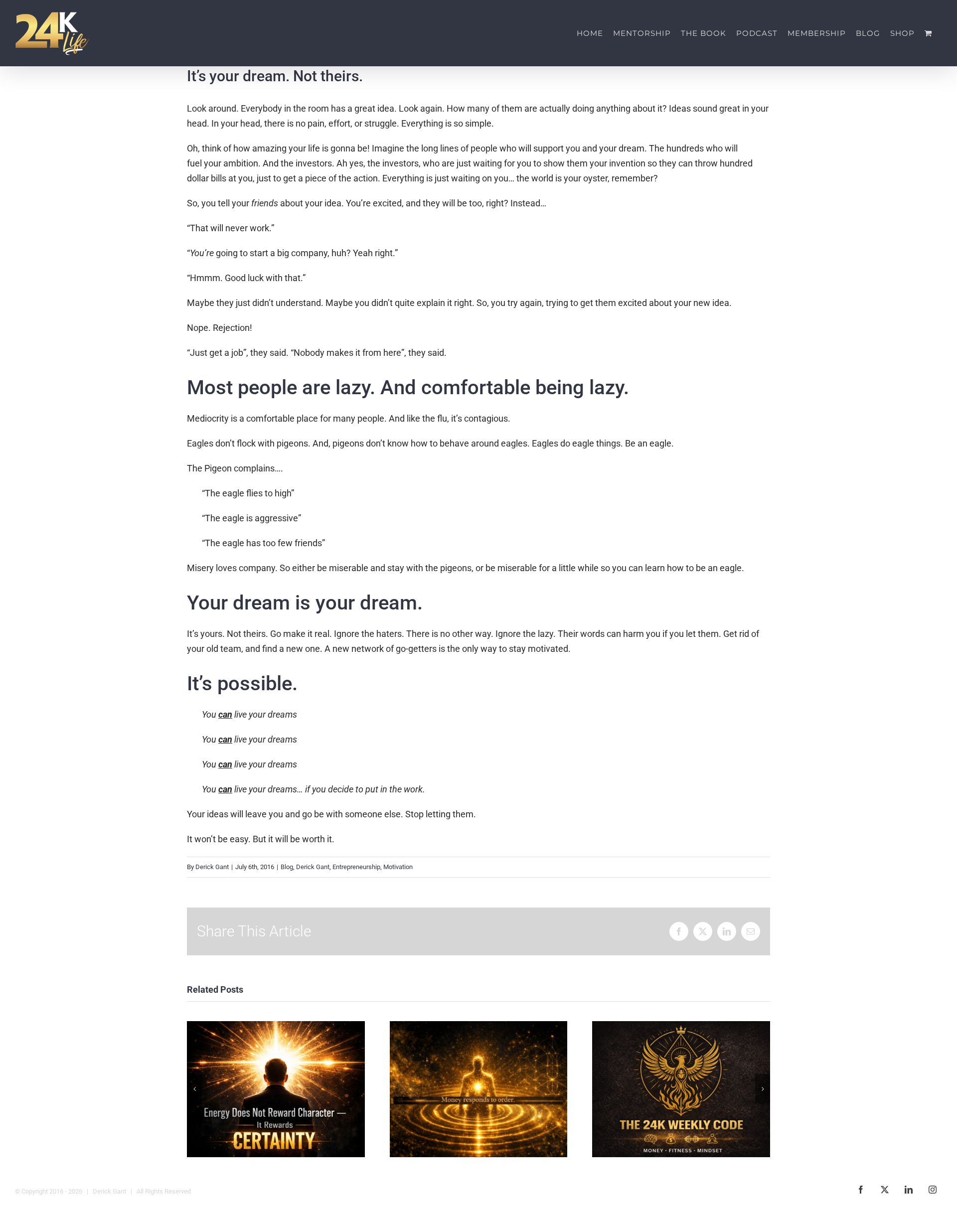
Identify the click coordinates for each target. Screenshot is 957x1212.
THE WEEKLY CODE (681, 1089)
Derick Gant (212, 867)
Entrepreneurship (356, 867)
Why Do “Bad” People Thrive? (276, 1089)
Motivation (398, 867)
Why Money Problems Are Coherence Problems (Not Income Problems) (478, 1089)
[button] (194, 1089)
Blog (287, 867)
